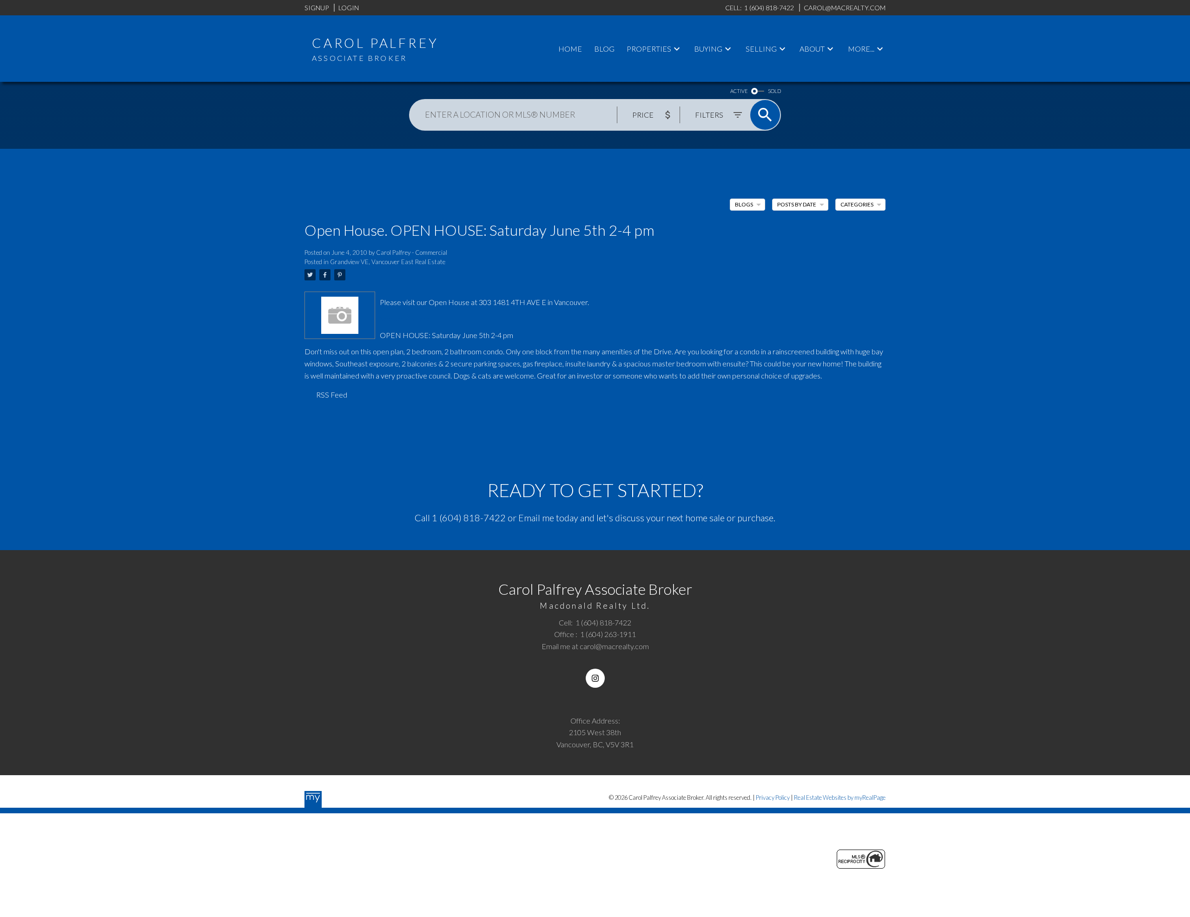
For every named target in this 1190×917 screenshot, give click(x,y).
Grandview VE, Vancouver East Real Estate (387, 262)
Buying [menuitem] (708, 48)
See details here (405, 318)
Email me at (595, 646)
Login (348, 8)
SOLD (774, 91)
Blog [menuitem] (604, 48)
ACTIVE (738, 91)
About (812, 48)
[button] (595, 678)
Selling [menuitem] (761, 48)
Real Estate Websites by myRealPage (840, 797)
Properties (649, 48)
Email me (536, 517)
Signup (316, 8)
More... (861, 48)
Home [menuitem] (570, 48)
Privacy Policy (773, 797)
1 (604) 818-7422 (469, 517)
